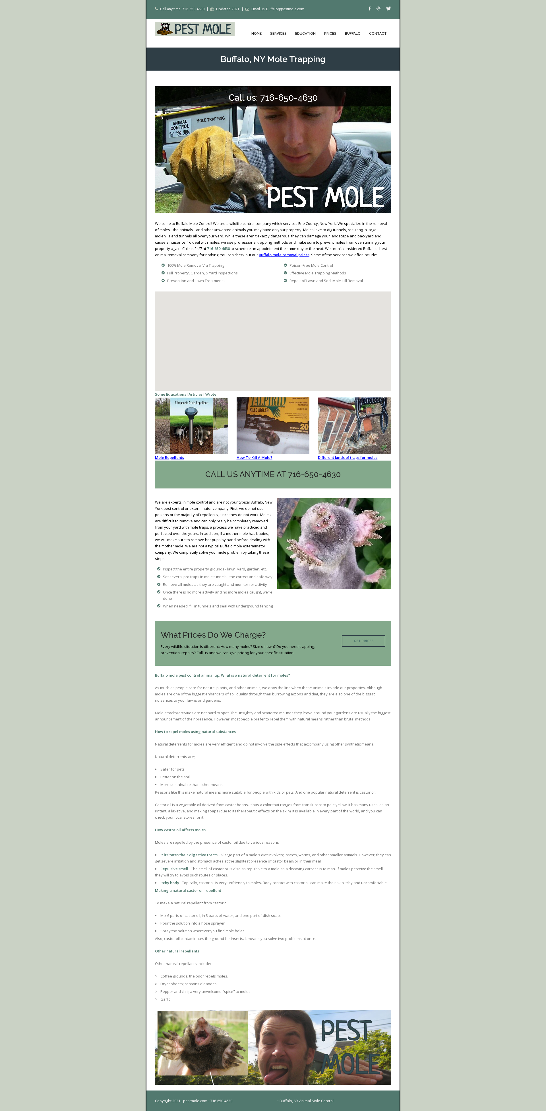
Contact (378, 34)
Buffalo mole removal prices (284, 254)
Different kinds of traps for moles (347, 457)
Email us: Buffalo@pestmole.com (277, 9)
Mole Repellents (169, 457)
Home (256, 34)
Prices (330, 34)
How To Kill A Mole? (254, 457)
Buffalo (353, 34)
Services (278, 34)
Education (305, 34)
